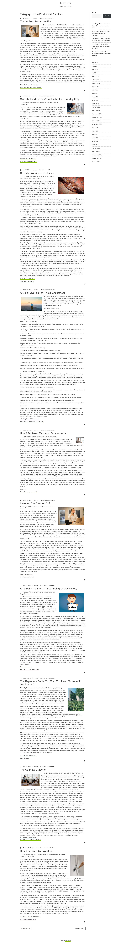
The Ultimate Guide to (33, 769)
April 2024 (95, 141)
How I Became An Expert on (36, 851)
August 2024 (96, 127)
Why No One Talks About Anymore (30, 916)
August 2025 (96, 86)
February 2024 (96, 148)
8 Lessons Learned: (26, 667)
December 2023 (97, 155)
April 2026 (95, 73)
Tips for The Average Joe (27, 158)
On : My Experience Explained (37, 173)
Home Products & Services (47, 18)
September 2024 (97, 124)
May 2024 (95, 138)
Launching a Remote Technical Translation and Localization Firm (101, 26)
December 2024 (97, 114)
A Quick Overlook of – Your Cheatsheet (42, 293)
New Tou (65, 3)
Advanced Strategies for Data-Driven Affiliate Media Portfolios (101, 33)
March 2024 (95, 144)
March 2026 (95, 76)
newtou (35, 18)
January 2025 (96, 110)
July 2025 (95, 90)
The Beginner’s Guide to (27, 577)
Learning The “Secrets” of (35, 503)
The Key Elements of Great (28, 919)
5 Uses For (23, 489)
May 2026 (95, 69)
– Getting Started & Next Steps (29, 419)
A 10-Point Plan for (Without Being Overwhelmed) (48, 588)
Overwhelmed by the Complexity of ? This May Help (50, 99)
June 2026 (95, 66)
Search (94, 12)
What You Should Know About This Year (31, 421)
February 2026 (96, 80)
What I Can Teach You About (28, 161)
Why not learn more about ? (28, 492)
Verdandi (68, 940)
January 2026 (96, 83)
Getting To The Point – (27, 281)
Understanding (24, 758)
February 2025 (96, 107)
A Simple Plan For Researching (29, 85)
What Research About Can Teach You (31, 87)
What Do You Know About (27, 278)
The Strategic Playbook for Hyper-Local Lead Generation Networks (101, 46)
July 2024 (95, 131)
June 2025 (95, 93)
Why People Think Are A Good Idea (30, 839)
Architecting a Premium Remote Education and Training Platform (101, 53)
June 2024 (95, 134)
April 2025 (95, 100)
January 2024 (96, 151)
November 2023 (97, 158)
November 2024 (97, 117)
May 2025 (95, 97)
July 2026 (95, 62)
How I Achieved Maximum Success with (43, 433)
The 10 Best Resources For (35, 21)
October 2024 (96, 121)
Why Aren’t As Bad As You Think (29, 669)
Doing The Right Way (26, 574)
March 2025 (95, 103)
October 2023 (96, 162)
